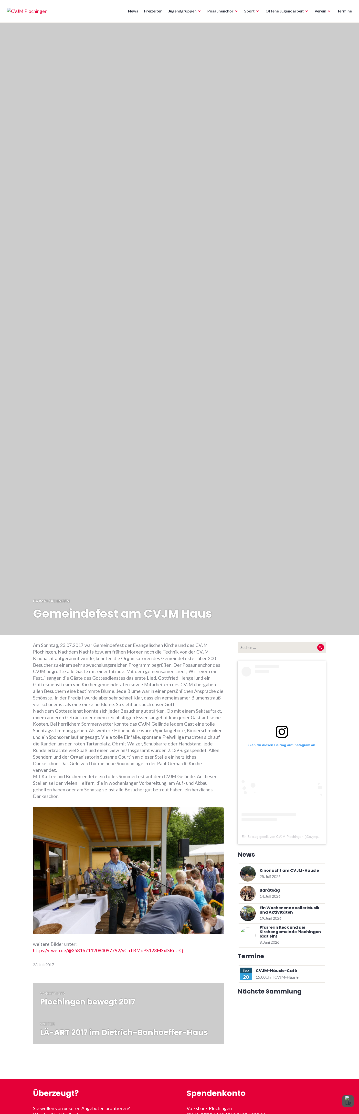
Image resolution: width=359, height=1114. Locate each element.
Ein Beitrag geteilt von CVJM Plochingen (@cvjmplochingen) (288, 837)
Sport (249, 11)
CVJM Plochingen (51, 601)
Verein (320, 11)
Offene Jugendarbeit (284, 11)
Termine (344, 11)
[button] (47, 870)
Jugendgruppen (182, 11)
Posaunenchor (220, 11)
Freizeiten (153, 11)
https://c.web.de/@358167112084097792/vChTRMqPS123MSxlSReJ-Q (108, 950)
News (133, 11)
